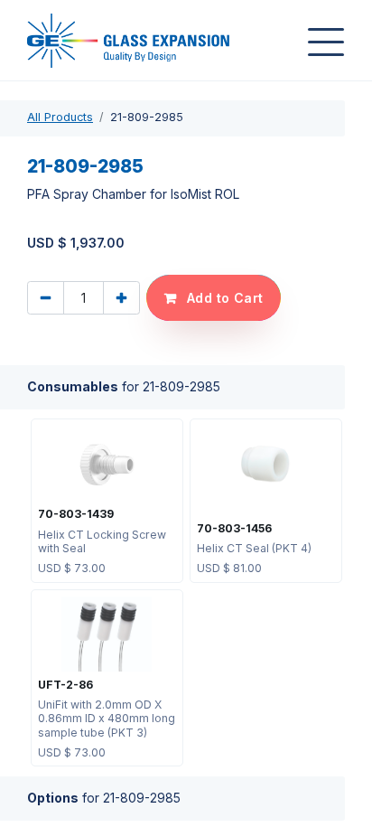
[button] (213, 298)
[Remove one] (45, 298)
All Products (60, 117)
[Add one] (121, 298)
